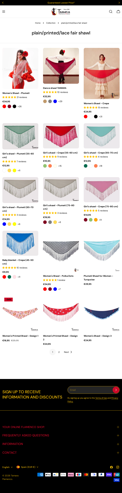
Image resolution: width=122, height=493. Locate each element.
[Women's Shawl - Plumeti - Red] (4, 106)
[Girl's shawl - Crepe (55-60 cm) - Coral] (50, 166)
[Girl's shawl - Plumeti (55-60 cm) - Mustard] (9, 170)
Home (38, 23)
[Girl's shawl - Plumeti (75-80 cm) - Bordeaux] (45, 222)
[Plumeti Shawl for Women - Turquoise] (102, 251)
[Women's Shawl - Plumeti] (20, 68)
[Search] (111, 11)
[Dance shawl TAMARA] (61, 66)
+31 (100, 116)
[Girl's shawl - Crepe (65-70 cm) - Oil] (91, 166)
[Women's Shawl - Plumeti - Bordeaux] (9, 106)
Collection (50, 23)
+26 (20, 106)
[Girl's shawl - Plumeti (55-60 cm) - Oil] (4, 170)
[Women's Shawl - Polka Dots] (61, 251)
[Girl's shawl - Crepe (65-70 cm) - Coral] (96, 166)
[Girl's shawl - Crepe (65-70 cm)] (102, 135)
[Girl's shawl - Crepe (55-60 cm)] (61, 135)
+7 (59, 289)
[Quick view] (33, 55)
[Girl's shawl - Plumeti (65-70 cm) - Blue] (4, 224)
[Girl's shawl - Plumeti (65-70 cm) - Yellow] (14, 224)
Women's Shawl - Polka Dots (58, 275)
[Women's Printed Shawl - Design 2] (61, 314)
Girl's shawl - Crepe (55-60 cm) (60, 152)
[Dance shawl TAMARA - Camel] (45, 101)
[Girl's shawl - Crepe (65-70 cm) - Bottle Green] (86, 166)
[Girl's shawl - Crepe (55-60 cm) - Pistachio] (45, 166)
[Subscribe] (116, 390)
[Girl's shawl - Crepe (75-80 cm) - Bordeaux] (86, 220)
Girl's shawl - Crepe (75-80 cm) (101, 206)
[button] (9, 97)
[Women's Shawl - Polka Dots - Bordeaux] (50, 289)
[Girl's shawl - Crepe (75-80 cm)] (102, 189)
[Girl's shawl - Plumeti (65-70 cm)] (20, 190)
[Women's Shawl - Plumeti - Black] (14, 106)
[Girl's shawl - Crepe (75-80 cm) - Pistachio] (91, 220)
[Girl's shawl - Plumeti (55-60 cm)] (20, 136)
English (6, 467)
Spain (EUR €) (28, 467)
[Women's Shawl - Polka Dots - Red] (45, 289)
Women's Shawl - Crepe (96, 103)
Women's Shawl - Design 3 (98, 335)
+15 (60, 165)
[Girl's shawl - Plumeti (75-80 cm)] (61, 189)
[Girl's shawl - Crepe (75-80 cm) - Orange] (96, 220)
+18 (100, 165)
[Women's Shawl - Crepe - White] (91, 116)
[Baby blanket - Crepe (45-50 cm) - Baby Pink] (14, 277)
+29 (60, 101)
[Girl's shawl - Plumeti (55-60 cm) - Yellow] (14, 170)
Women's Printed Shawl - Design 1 (20, 335)
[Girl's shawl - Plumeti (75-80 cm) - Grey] (50, 222)
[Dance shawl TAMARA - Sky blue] (55, 101)
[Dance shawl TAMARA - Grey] (50, 101)
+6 (19, 224)
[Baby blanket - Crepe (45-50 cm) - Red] (4, 277)
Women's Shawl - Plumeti (16, 93)
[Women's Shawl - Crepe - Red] (86, 116)
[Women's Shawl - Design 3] (102, 314)
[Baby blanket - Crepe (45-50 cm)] (20, 243)
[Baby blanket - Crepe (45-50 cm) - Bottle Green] (9, 277)
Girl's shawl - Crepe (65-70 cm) (101, 152)
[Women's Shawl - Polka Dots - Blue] (55, 289)
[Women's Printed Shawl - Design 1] (20, 314)
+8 (59, 222)
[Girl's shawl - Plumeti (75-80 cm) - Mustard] (55, 222)
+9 (100, 219)
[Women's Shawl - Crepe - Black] (96, 116)
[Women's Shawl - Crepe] (102, 73)
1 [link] (52, 352)
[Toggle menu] (3, 11)
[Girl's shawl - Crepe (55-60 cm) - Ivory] (55, 166)
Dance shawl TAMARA (54, 88)
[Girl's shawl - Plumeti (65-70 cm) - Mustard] (9, 224)
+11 (19, 170)
